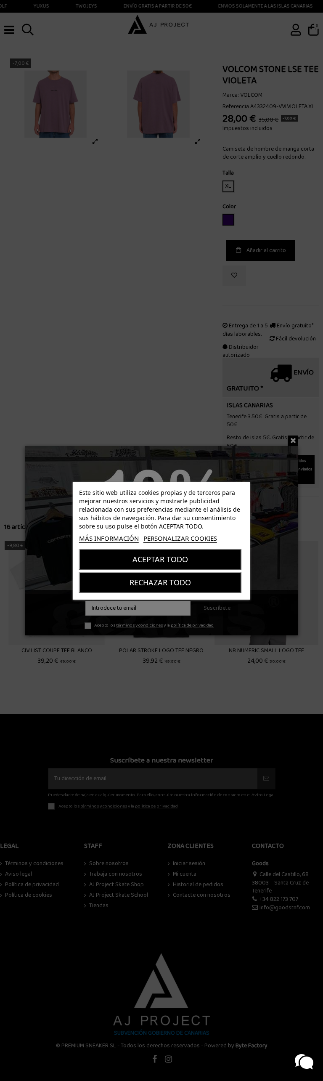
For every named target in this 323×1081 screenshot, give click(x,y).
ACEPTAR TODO (160, 559)
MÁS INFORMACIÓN (109, 538)
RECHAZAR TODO (160, 582)
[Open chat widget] (304, 1062)
